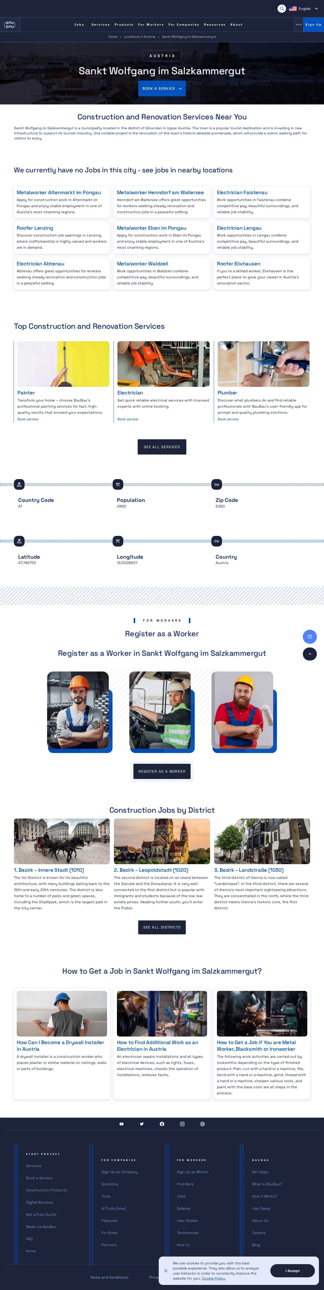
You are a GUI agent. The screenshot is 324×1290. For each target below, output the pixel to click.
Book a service (159, 88)
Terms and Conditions (109, 1277)
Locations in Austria (139, 36)
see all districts (162, 927)
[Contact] (310, 637)
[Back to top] (310, 654)
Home (113, 36)
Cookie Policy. (214, 1278)
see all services (162, 447)
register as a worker (162, 771)
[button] (303, 8)
